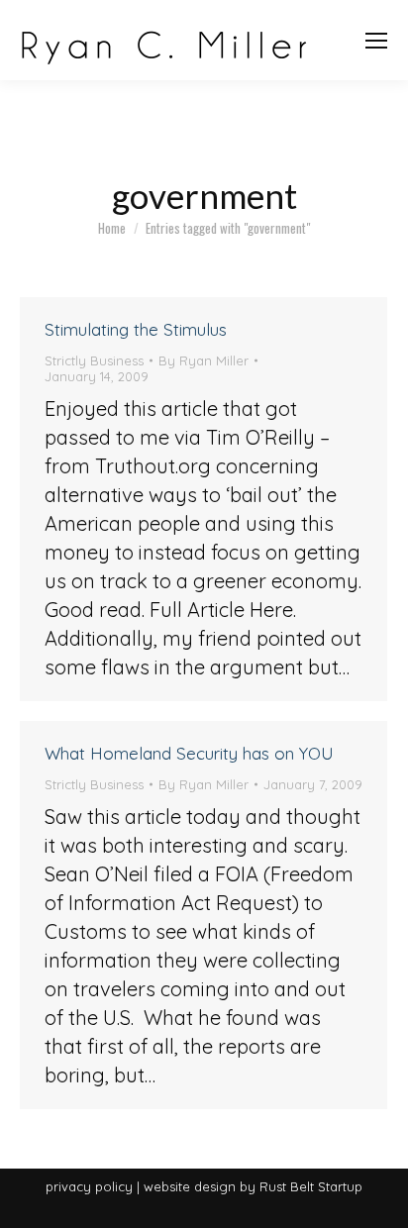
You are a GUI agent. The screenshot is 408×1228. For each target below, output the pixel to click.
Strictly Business (94, 360)
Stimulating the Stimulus (136, 329)
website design (190, 1186)
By (203, 360)
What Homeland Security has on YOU (189, 753)
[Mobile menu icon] (376, 40)
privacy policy (89, 1186)
